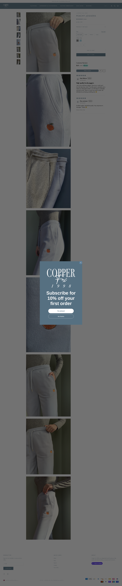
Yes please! (61, 311)
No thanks (61, 316)
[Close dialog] (81, 263)
